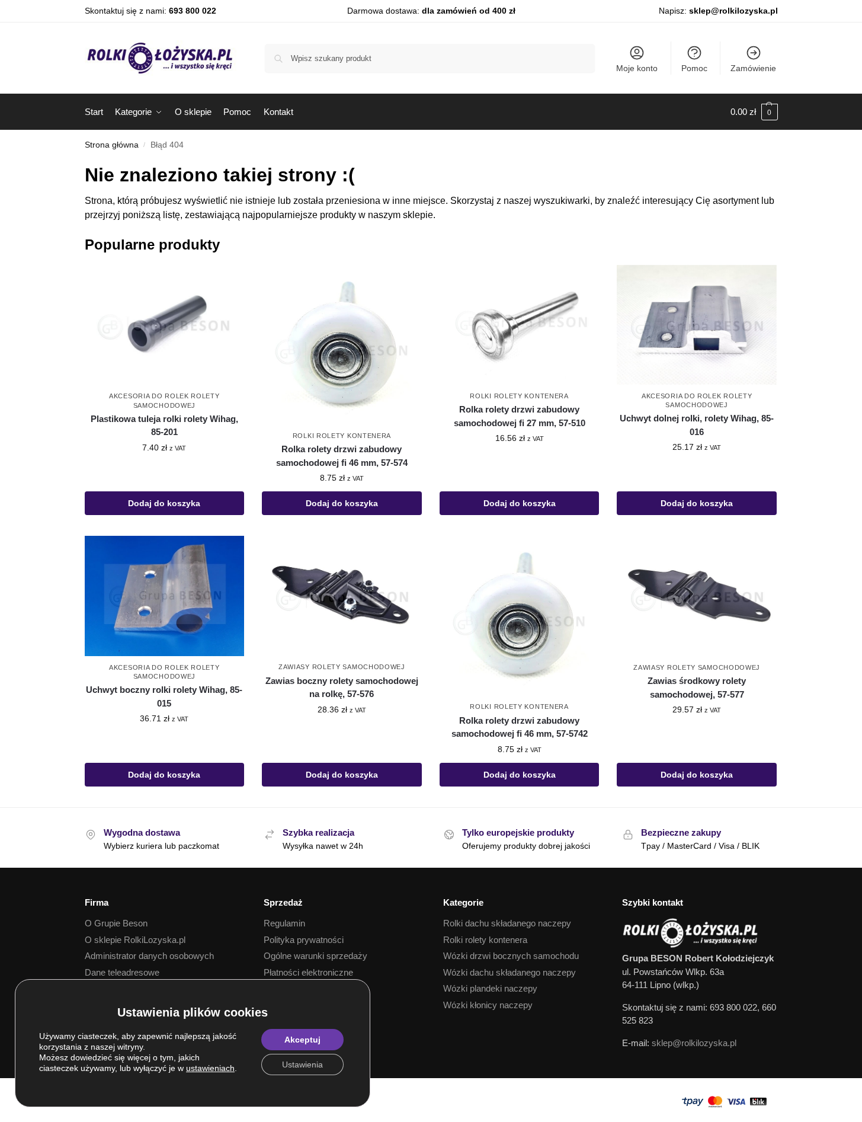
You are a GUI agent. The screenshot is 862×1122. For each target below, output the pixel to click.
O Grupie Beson (116, 923)
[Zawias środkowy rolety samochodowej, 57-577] (697, 596)
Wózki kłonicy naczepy (488, 1005)
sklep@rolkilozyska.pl (733, 10)
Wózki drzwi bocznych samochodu (511, 956)
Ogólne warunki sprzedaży (315, 956)
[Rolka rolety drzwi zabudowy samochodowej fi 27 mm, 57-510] (520, 325)
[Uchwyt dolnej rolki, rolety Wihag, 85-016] (697, 325)
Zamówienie (753, 68)
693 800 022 (192, 10)
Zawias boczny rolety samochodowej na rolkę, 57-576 (341, 687)
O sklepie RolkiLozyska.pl (135, 940)
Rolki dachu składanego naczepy (507, 923)
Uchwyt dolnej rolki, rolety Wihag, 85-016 (697, 425)
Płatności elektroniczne (308, 972)
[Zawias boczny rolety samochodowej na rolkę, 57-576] (342, 596)
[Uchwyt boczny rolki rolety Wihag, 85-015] (165, 596)
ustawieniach (210, 1068)
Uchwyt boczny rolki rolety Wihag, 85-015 (164, 696)
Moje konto (637, 68)
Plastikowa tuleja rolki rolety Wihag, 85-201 (164, 425)
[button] (754, 112)
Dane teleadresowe (122, 972)
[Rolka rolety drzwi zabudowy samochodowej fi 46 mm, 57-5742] (520, 615)
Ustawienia (302, 1064)
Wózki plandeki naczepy (490, 988)
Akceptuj (302, 1039)
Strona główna (112, 144)
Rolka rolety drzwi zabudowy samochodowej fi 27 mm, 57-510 (519, 416)
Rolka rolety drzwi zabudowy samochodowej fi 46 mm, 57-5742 (519, 727)
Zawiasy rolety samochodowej (341, 666)
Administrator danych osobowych (149, 956)
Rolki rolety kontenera (342, 435)
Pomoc (694, 68)
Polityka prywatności (304, 940)
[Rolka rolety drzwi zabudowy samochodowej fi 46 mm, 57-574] (342, 344)
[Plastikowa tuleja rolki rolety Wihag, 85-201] (165, 325)
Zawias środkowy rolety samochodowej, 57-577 (697, 687)
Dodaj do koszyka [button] (164, 503)
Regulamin (284, 923)
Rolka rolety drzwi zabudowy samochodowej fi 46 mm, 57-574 (342, 456)
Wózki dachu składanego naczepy (509, 972)
